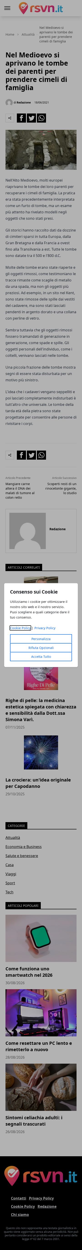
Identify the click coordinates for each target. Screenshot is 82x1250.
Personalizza (41, 639)
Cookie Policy (20, 628)
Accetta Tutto (41, 656)
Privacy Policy (44, 628)
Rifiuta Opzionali (41, 648)
